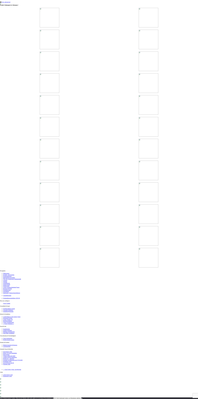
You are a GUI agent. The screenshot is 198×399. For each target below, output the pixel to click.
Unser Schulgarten (7, 338)
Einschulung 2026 (7, 351)
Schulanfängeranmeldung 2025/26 (11, 298)
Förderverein (6, 286)
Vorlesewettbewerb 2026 (9, 356)
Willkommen (6, 273)
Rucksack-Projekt (7, 288)
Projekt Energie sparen (8, 339)
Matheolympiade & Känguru (10, 345)
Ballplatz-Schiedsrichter (9, 331)
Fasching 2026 (6, 364)
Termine (5, 281)
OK (55, 398)
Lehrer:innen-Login (8, 374)
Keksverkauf (6, 354)
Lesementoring (6, 346)
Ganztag (5, 280)
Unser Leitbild (6, 303)
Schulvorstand (6, 284)
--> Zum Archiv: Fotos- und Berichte (12, 369)
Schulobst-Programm (8, 311)
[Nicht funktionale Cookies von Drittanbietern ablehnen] (82, 398)
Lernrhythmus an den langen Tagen (11, 316)
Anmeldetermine (7, 295)
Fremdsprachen (7, 290)
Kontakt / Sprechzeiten (8, 274)
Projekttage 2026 (7, 361)
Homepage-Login (7, 376)
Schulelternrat (6, 283)
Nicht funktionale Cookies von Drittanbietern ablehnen (69, 398)
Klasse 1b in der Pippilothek (10, 353)
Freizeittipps (6, 291)
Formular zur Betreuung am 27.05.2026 (13, 360)
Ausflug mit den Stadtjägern (10, 357)
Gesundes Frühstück (8, 310)
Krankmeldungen (7, 276)
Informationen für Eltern (9, 277)
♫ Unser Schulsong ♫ (8, 323)
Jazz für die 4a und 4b (8, 363)
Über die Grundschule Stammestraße (12, 279)
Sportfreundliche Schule (9, 308)
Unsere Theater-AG (8, 319)
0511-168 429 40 (6, 2)
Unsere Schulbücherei (8, 322)
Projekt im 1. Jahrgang (8, 358)
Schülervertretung (7, 330)
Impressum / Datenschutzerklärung (11, 293)
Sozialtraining (6, 329)
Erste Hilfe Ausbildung (8, 333)
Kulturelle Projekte (7, 318)
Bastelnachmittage (7, 321)
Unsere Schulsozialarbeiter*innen (11, 287)
